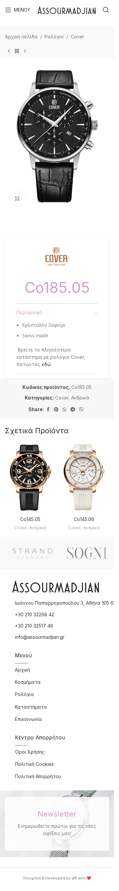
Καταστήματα (31, 707)
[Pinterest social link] (56, 409)
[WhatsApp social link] (64, 409)
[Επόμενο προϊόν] (25, 51)
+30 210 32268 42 (34, 614)
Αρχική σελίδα (21, 36)
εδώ (46, 364)
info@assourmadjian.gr (39, 637)
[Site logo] (66, 9)
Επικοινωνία (28, 719)
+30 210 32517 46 (34, 626)
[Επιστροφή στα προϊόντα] (17, 51)
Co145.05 (30, 519)
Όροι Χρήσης (30, 752)
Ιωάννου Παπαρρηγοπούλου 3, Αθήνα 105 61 (65, 603)
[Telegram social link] (72, 409)
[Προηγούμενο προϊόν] (9, 51)
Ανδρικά (80, 397)
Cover (77, 36)
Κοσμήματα (28, 682)
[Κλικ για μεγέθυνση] (17, 198)
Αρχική (22, 670)
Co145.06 (84, 519)
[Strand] (32, 553)
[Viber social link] (81, 409)
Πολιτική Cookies (34, 764)
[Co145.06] (84, 477)
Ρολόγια (54, 36)
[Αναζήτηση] (106, 10)
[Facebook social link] (48, 409)
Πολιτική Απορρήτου (38, 776)
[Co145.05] (30, 477)
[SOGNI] (87, 553)
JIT (74, 878)
